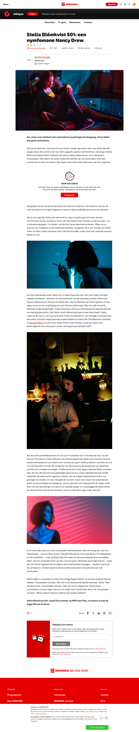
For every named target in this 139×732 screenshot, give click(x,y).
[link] (30, 60)
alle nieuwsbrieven (99, 649)
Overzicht (50, 22)
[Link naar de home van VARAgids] (7, 14)
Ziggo (32, 48)
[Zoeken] (120, 4)
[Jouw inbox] (125, 4)
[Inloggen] (129, 4)
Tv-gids (62, 22)
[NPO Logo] (134, 4)
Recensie (42, 48)
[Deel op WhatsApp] (104, 613)
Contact (88, 22)
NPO (28, 48)
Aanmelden (61, 644)
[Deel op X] (93, 613)
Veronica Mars (36, 322)
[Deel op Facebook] (88, 613)
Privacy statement (64, 654)
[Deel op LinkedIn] (99, 613)
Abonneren (75, 22)
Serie (37, 48)
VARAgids (18, 14)
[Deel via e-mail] (110, 613)
